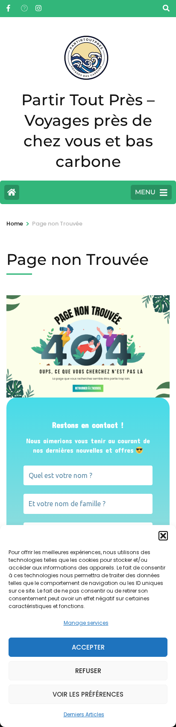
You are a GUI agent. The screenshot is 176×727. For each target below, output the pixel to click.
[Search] (166, 8)
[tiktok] (24, 6)
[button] (163, 535)
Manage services (86, 622)
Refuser (88, 670)
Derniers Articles (84, 714)
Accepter (88, 647)
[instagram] (38, 6)
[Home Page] (11, 192)
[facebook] (9, 6)
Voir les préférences (88, 694)
